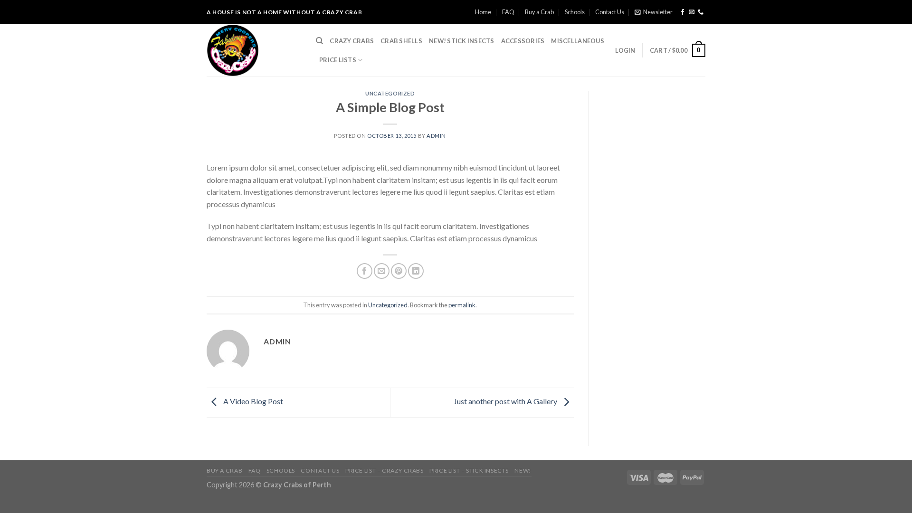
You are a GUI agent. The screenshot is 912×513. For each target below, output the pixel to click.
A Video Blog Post (252, 401)
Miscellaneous (577, 41)
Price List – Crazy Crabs (384, 470)
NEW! (522, 470)
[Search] (319, 41)
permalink (461, 305)
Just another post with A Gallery (506, 401)
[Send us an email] (691, 12)
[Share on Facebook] (364, 271)
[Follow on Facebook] (682, 12)
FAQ (508, 12)
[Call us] (700, 12)
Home (483, 12)
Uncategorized (390, 93)
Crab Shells (401, 41)
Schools (575, 12)
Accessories (523, 41)
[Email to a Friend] (382, 271)
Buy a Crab (539, 12)
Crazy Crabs (352, 41)
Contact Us (609, 12)
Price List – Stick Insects (469, 470)
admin (436, 136)
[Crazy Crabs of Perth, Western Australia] (254, 50)
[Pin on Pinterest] (399, 271)
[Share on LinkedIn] (416, 271)
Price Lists (337, 60)
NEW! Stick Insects (461, 41)
